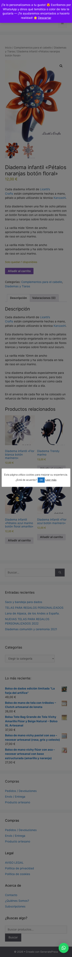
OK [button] (41, 480)
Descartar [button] (44, 17)
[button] (64, 948)
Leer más (50, 479)
